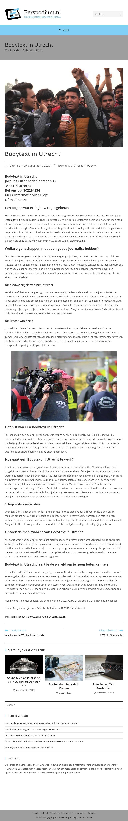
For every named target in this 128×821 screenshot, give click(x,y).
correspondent (18, 617)
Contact (91, 813)
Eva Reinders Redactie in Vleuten (63, 686)
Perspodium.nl (85, 817)
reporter (46, 617)
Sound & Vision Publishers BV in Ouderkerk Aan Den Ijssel (23, 681)
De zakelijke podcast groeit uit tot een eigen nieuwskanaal (33, 729)
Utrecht (78, 165)
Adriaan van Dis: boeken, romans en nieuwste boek (30, 735)
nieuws (9, 552)
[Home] (6, 50)
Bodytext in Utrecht (32, 50)
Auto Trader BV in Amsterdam (104, 686)
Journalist (64, 165)
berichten (63, 817)
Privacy (73, 817)
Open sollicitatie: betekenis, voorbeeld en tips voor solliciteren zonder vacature (44, 741)
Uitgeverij (68, 813)
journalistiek (34, 617)
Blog (44, 813)
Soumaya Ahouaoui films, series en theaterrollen (29, 747)
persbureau (103, 475)
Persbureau (55, 813)
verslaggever (59, 617)
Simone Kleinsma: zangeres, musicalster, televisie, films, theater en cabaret (41, 723)
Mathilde (15, 165)
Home (36, 813)
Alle (57, 817)
